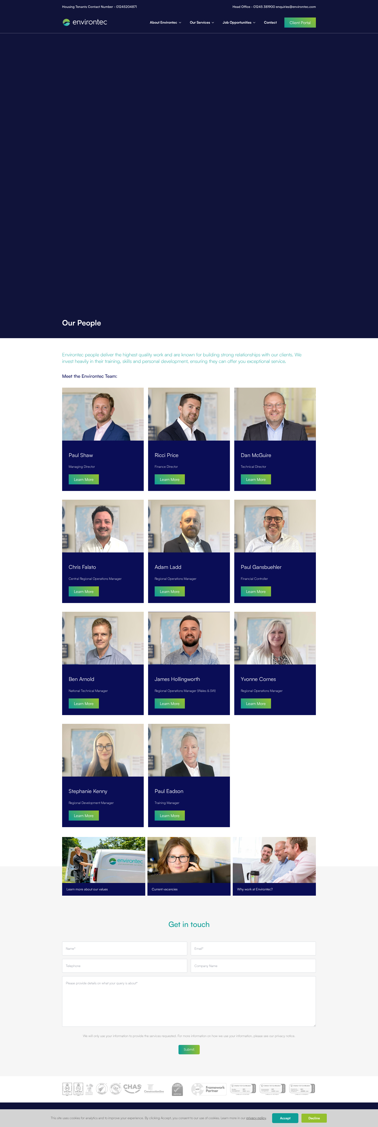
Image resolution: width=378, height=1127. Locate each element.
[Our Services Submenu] (214, 22)
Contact (270, 22)
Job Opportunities (237, 22)
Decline (314, 1118)
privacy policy (256, 1118)
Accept (285, 1118)
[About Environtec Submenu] (181, 22)
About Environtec (163, 22)
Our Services (200, 22)
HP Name (63, 905)
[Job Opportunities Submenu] (255, 22)
